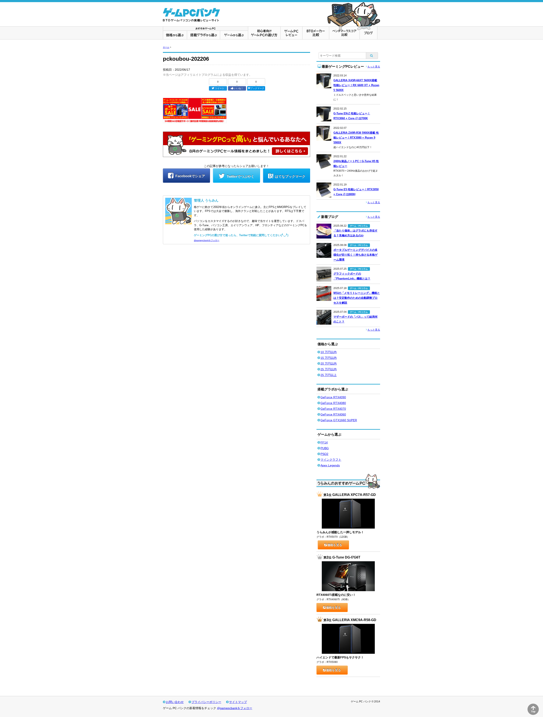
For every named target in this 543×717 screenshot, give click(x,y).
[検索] (372, 55)
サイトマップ (238, 702)
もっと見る (373, 66)
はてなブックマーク (290, 176)
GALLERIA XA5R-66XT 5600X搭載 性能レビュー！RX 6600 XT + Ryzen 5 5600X (356, 85)
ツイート (219, 88)
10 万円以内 (328, 352)
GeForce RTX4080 (333, 403)
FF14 (324, 442)
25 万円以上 (328, 375)
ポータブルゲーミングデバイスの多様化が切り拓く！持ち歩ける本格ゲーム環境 (355, 254)
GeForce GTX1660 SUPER (338, 420)
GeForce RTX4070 (333, 408)
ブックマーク (257, 88)
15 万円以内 (328, 357)
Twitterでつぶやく (240, 176)
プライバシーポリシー (206, 702)
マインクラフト (330, 459)
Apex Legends (330, 465)
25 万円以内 (328, 369)
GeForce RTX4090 (333, 397)
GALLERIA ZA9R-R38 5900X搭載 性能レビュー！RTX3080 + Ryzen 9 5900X (356, 137)
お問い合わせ (175, 702)
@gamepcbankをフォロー (206, 240)
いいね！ (238, 88)
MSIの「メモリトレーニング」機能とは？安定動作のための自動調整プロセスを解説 (356, 297)
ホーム (166, 47)
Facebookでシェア (190, 176)
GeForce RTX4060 (333, 414)
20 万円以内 (328, 363)
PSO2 (324, 454)
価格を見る (334, 545)
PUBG (324, 448)
